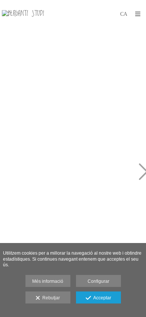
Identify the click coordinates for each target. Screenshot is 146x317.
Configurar (98, 281)
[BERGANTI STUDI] (23, 14)
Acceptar (101, 297)
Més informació (47, 281)
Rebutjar (50, 297)
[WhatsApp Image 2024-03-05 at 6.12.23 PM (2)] (48, 76)
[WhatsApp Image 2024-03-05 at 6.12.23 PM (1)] (48, 172)
